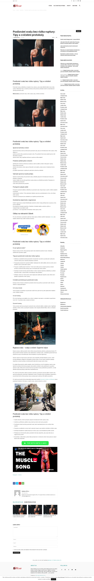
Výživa (50, 5)
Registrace (63, 302)
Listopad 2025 (63, 95)
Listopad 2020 (63, 134)
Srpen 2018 (63, 174)
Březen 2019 (63, 162)
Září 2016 (62, 216)
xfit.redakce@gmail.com (40, 575)
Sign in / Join (15, 0)
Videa (61, 282)
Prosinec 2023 (63, 107)
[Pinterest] (20, 483)
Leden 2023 (63, 116)
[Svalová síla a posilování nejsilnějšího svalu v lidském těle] (35, 509)
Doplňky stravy (63, 253)
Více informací (61, 577)
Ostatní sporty (63, 269)
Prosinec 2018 (63, 166)
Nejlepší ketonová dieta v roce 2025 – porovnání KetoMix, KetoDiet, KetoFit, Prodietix (69, 76)
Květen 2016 (63, 224)
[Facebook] (72, 1)
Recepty (62, 274)
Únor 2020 (62, 145)
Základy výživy (63, 290)
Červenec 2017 (63, 199)
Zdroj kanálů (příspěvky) (65, 306)
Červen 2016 (63, 222)
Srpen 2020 (63, 137)
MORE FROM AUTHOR (30, 502)
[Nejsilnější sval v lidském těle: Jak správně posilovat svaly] (50, 509)
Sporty (69, 5)
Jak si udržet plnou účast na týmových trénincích (69, 46)
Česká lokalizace (64, 310)
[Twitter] (76, 1)
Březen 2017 (63, 206)
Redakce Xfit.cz (17, 37)
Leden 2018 (63, 187)
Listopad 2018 (63, 168)
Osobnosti (62, 261)
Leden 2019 (63, 164)
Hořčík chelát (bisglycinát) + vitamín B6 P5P (70, 39)
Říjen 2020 (62, 136)
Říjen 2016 (62, 214)
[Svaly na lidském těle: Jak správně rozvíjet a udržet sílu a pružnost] (20, 509)
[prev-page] (13, 519)
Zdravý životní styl (64, 294)
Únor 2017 (62, 208)
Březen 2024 (63, 101)
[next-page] (15, 519)
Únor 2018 (62, 185)
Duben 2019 (63, 160)
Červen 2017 (63, 201)
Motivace (62, 259)
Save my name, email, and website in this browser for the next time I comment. (30, 549)
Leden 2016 (63, 231)
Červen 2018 (63, 178)
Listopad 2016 (63, 212)
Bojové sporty (63, 249)
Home (14, 10)
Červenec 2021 (63, 126)
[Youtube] (80, 1)
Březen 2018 (63, 183)
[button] (79, 5)
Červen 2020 (63, 141)
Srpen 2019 (63, 153)
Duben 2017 (63, 205)
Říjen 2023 (62, 111)
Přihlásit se (62, 304)
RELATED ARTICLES (18, 502)
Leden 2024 (63, 105)
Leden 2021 (63, 130)
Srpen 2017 (63, 197)
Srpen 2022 (63, 120)
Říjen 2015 (62, 233)
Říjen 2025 (62, 97)
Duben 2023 (63, 114)
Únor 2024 (62, 103)
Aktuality (62, 246)
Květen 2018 (63, 180)
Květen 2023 (63, 113)
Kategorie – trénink (17, 474)
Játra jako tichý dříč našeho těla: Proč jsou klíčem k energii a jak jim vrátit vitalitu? (69, 43)
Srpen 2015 (62, 235)
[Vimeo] (78, 1)
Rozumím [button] (53, 579)
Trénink (62, 280)
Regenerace (63, 276)
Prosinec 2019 (63, 147)
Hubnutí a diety (63, 255)
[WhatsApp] (23, 483)
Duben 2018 (63, 182)
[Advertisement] (47, 20)
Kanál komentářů (64, 308)
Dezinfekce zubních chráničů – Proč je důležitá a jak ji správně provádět (69, 54)
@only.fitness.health (54, 560)
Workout (62, 286)
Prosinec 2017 (63, 189)
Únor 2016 (62, 229)
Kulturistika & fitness (59, 5)
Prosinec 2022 (63, 118)
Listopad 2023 (63, 109)
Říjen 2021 (62, 124)
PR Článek (62, 271)
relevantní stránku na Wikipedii (47, 379)
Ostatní (62, 263)
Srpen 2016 (63, 218)
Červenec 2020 (63, 139)
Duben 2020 (63, 143)
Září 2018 (62, 172)
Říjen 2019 (62, 151)
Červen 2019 (63, 157)
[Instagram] (74, 1)
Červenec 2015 (63, 237)
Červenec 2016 (63, 220)
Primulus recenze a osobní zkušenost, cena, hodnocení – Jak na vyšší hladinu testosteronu (69, 66)
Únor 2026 (62, 93)
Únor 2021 (62, 128)
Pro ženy (62, 272)
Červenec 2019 (63, 155)
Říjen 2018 (62, 170)
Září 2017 (62, 195)
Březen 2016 (63, 228)
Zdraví (17, 10)
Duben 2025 (63, 99)
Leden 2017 (63, 210)
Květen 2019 (63, 159)
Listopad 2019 (63, 149)
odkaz (52, 216)
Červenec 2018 (63, 176)
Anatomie (74, 5)
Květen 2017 (63, 203)
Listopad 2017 (63, 191)
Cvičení (62, 251)
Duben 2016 (63, 226)
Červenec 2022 (63, 122)
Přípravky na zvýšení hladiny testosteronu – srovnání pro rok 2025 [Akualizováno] (70, 50)
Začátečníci (63, 288)
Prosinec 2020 (63, 132)
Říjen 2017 (62, 193)
